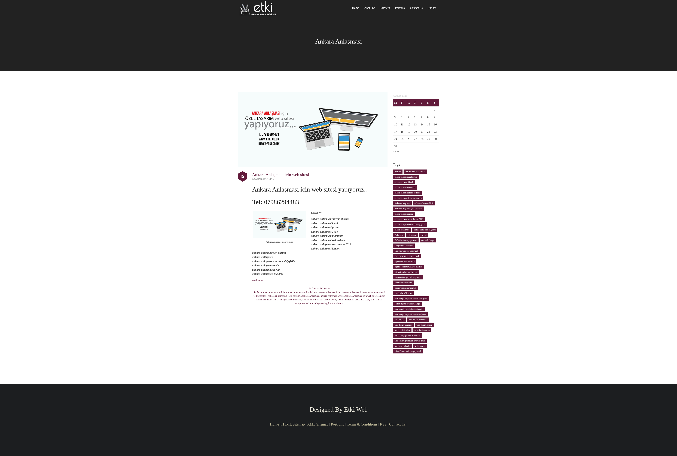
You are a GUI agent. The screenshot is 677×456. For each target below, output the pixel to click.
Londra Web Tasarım (403, 293)
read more (257, 280)
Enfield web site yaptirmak (406, 240)
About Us (369, 7)
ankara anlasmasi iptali (330, 292)
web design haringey (403, 325)
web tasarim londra (402, 346)
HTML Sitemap (293, 424)
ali (253, 179)
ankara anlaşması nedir (404, 214)
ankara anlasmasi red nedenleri (407, 193)
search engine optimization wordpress (410, 314)
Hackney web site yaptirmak (406, 251)
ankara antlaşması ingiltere (319, 303)
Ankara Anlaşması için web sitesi (280, 174)
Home (355, 7)
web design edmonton (418, 319)
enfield (423, 235)
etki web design (427, 240)
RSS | (384, 424)
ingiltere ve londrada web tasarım (408, 267)
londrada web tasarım (403, 282)
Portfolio (400, 7)
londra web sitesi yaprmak (405, 288)
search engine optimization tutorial (409, 309)
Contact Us (416, 7)
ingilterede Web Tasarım (404, 261)
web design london (424, 325)
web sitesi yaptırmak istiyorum (407, 335)
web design (399, 319)
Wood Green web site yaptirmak (408, 351)
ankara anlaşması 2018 (332, 296)
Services (385, 7)
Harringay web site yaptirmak (407, 256)
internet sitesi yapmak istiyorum (408, 277)
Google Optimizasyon (404, 245)
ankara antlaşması (402, 230)
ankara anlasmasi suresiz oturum (284, 296)
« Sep (396, 151)
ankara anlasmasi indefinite (303, 292)
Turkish (432, 7)
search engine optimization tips (407, 304)
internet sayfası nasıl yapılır (406, 272)
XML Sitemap (317, 424)
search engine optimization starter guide (411, 298)
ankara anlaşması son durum (287, 299)
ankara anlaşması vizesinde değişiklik (355, 299)
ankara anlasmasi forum (277, 292)
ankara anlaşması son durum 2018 (319, 299)
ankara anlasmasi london (355, 292)
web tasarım (420, 346)
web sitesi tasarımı (422, 330)
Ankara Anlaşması (321, 288)
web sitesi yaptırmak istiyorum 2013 (410, 341)
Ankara (260, 292)
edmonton (412, 235)
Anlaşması (339, 303)
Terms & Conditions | (363, 424)
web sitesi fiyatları (402, 330)
